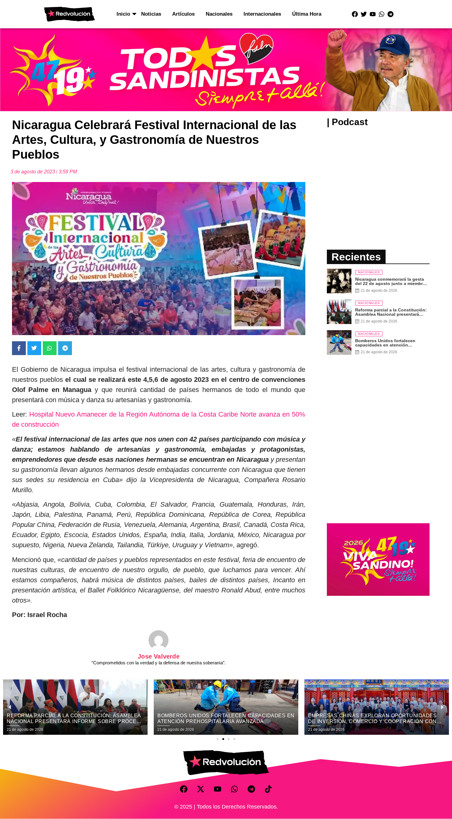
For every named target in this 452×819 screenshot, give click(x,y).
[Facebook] (355, 14)
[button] (218, 739)
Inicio (123, 14)
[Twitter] (363, 14)
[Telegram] (390, 14)
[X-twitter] (200, 789)
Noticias (151, 14)
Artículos (183, 14)
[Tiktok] (268, 789)
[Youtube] (372, 14)
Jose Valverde (159, 656)
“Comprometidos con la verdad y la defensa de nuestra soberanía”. (159, 662)
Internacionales (262, 14)
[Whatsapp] (381, 14)
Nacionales (219, 14)
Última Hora (306, 14)
